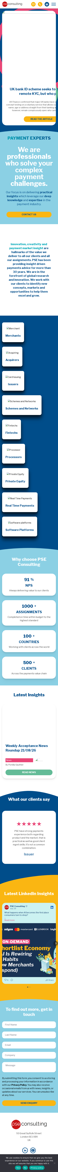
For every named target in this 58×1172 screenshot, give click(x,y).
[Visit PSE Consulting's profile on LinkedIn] (7, 907)
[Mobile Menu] (53, 4)
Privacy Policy (19, 1085)
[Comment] (11, 980)
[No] (54, 1163)
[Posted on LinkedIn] (52, 907)
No (25, 1168)
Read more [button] (9, 920)
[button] (2, 943)
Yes (18, 1168)
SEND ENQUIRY (29, 1103)
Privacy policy (37, 1168)
